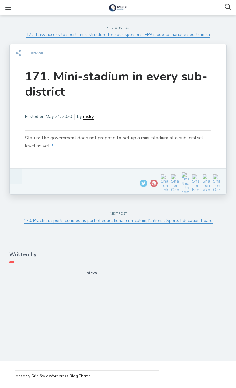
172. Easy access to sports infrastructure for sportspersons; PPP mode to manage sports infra (118, 34)
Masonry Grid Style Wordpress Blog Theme (52, 376)
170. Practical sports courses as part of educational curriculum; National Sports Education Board (118, 220)
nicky (88, 116)
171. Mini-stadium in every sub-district (116, 84)
